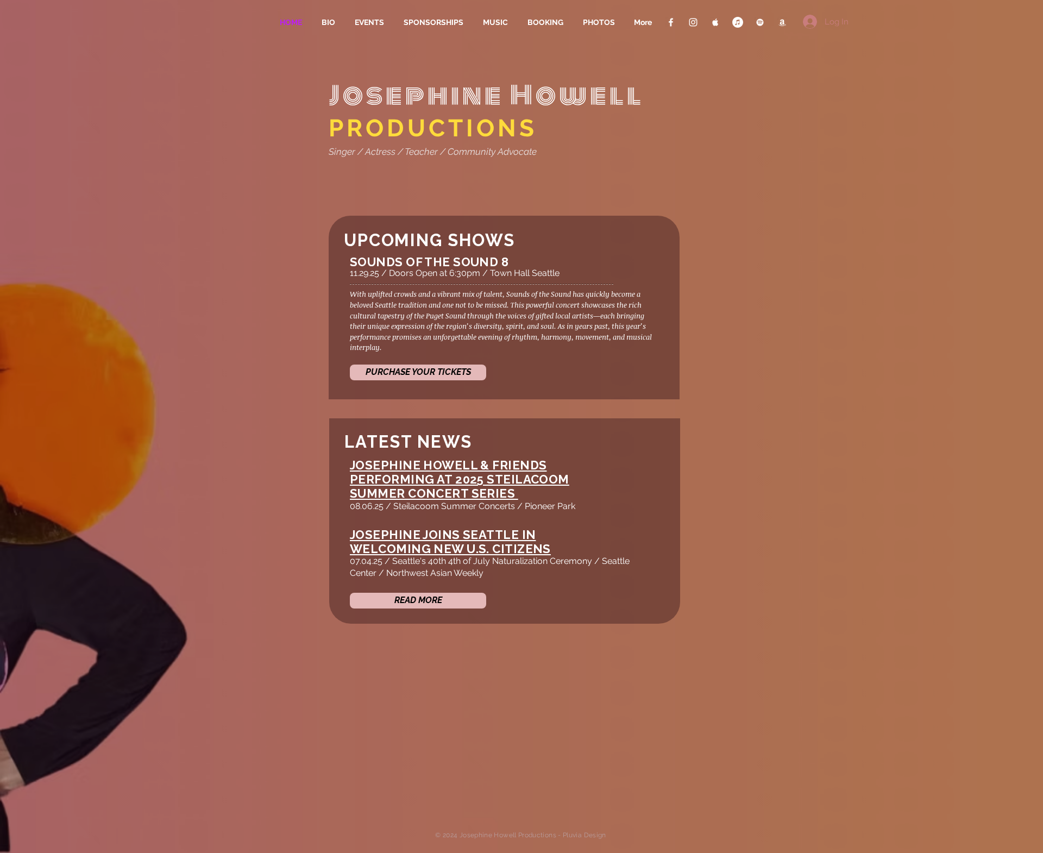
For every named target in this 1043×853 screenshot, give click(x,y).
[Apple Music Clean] (715, 22)
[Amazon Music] (782, 22)
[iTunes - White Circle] (737, 22)
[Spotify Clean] (760, 22)
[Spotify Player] (400, 733)
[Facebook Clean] (670, 22)
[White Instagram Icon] (693, 22)
